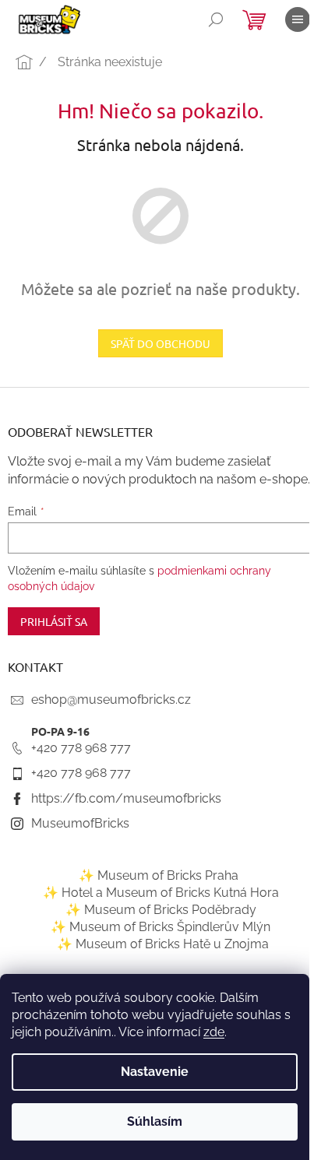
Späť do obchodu (160, 343)
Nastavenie (155, 1071)
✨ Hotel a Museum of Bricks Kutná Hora (161, 892)
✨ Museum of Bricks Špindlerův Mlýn (160, 926)
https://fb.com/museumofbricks (126, 798)
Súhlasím (154, 1121)
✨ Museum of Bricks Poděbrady (160, 909)
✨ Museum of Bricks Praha (158, 875)
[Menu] (297, 19)
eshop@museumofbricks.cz (111, 699)
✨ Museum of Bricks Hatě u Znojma (163, 944)
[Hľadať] (215, 19)
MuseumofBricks (80, 823)
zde (213, 1032)
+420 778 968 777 (81, 747)
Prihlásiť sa (53, 621)
